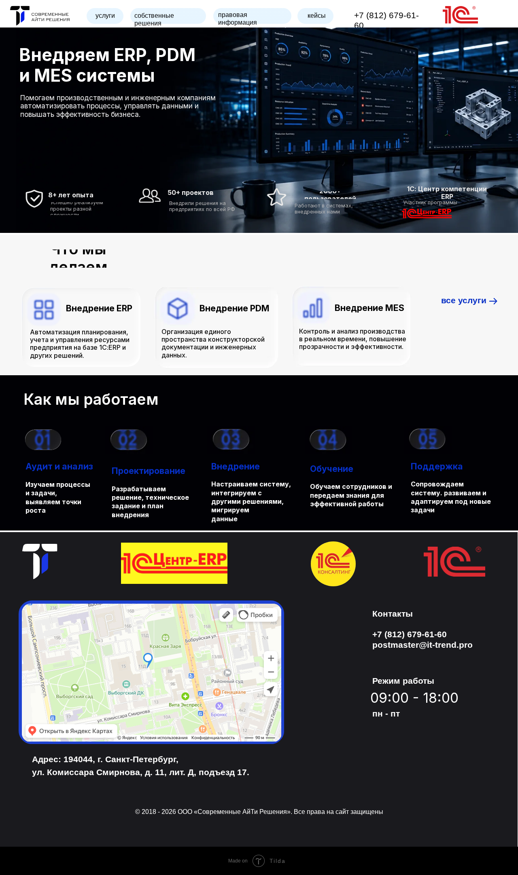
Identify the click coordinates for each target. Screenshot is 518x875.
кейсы (317, 15)
